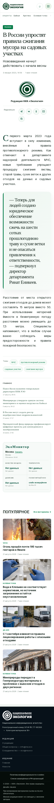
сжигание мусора (34, 369)
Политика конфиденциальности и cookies (27, 775)
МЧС (14, 362)
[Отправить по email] (44, 112)
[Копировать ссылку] (22, 119)
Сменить (18, 452)
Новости (6, 766)
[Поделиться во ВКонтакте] (29, 112)
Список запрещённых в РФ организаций (27, 779)
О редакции (7, 743)
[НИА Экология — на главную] (13, 6)
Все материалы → (42, 512)
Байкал (17, 16)
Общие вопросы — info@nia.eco (17, 747)
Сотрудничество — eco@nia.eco (17, 750)
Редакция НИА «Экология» (27, 101)
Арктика (27, 16)
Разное (7, 27)
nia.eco (13, 787)
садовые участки (13, 369)
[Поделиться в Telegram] (22, 112)
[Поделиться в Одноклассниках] (36, 112)
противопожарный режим (33, 362)
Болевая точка (40, 16)
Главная (6, 763)
